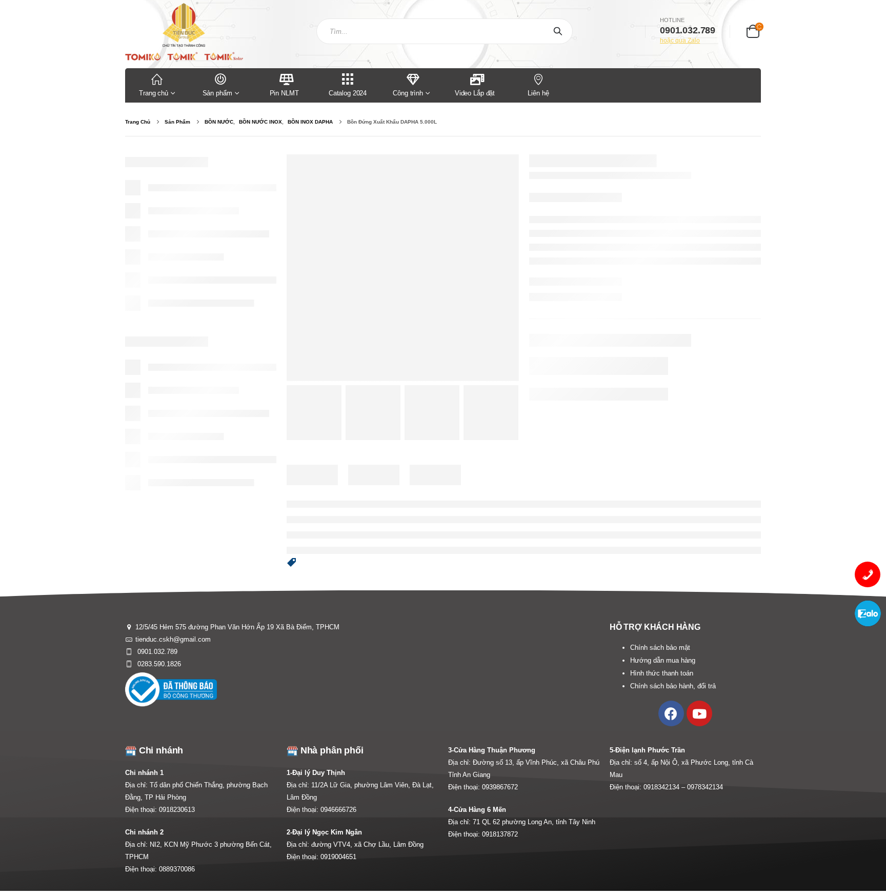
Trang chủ (153, 93)
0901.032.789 (156, 651)
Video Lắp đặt (475, 93)
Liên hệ (538, 93)
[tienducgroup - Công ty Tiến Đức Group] (184, 32)
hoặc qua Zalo (680, 40)
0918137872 (500, 834)
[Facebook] (671, 713)
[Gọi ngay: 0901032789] (867, 574)
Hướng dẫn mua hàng (662, 660)
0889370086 (177, 869)
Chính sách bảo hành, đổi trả (673, 686)
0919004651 (338, 857)
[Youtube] (699, 713)
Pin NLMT (284, 93)
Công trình (408, 93)
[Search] (560, 31)
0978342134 (705, 787)
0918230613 (177, 809)
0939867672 (500, 787)
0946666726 (338, 809)
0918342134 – (665, 787)
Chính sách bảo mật (660, 647)
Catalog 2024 (348, 93)
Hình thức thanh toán (661, 673)
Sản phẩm (217, 93)
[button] (292, 563)
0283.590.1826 (158, 664)
